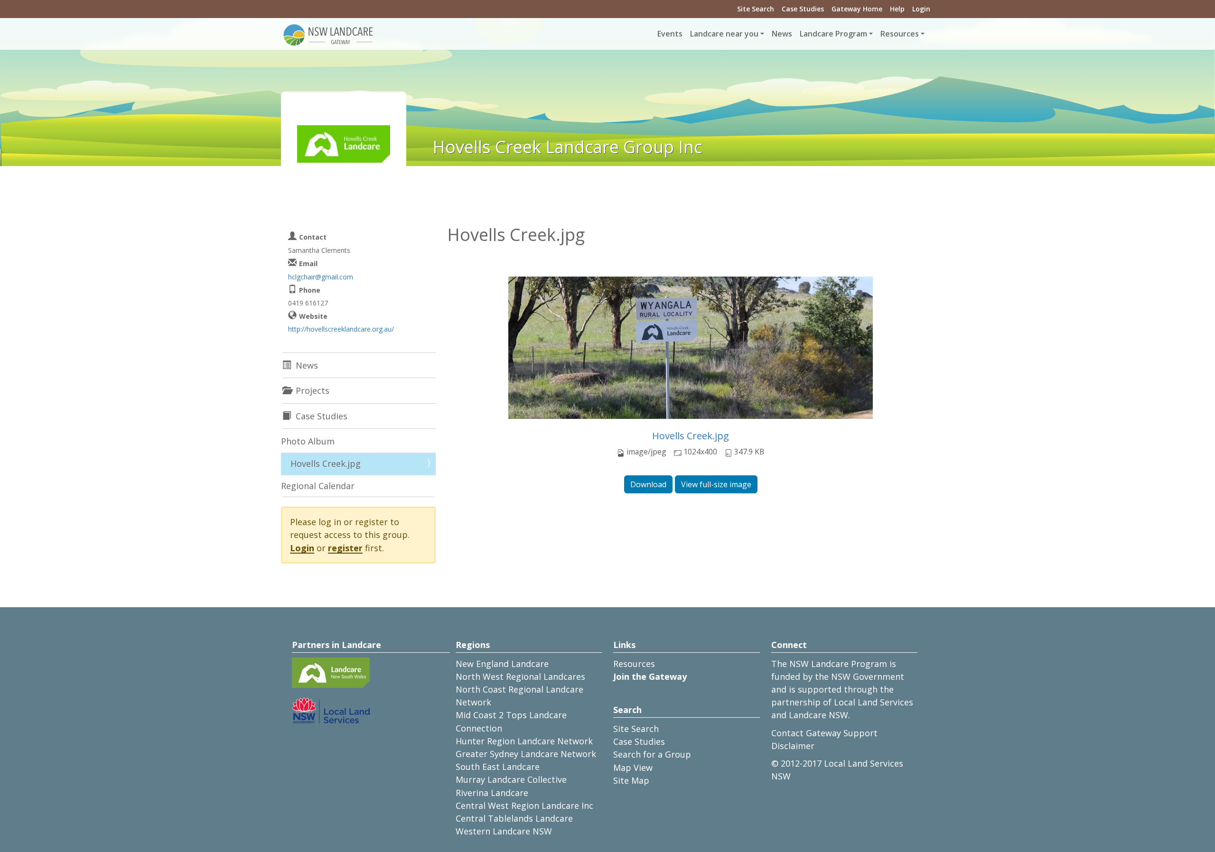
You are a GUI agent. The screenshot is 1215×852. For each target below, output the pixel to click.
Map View (633, 767)
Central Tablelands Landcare (514, 818)
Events (669, 33)
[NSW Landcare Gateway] (328, 34)
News (782, 33)
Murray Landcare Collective (511, 779)
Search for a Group (652, 754)
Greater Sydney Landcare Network (526, 753)
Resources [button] (899, 33)
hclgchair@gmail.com (320, 276)
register (345, 548)
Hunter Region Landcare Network (524, 741)
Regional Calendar (318, 485)
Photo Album (308, 441)
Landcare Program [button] (833, 33)
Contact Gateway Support (824, 733)
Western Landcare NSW (504, 831)
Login (921, 8)
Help (897, 8)
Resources (634, 663)
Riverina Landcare (492, 792)
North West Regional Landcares (520, 676)
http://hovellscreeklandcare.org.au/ (341, 328)
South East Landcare (498, 766)
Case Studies (803, 8)
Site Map (631, 780)
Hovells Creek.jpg (690, 435)
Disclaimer (792, 745)
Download (648, 484)
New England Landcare (502, 663)
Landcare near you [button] (724, 33)
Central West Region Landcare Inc (524, 805)
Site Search (755, 8)
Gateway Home (857, 8)
